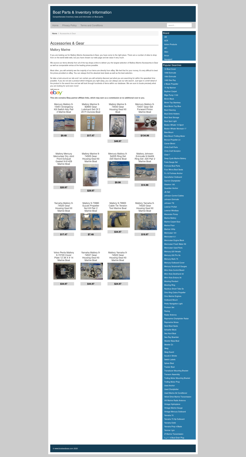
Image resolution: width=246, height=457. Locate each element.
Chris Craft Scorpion (172, 151)
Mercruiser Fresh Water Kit (175, 244)
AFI (165, 48)
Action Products (170, 44)
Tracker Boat (169, 367)
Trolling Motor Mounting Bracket (177, 378)
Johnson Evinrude (171, 199)
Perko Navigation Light (173, 303)
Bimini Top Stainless (172, 102)
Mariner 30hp (169, 229)
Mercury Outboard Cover (174, 262)
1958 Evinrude (170, 72)
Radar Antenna (170, 314)
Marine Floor (169, 225)
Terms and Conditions (91, 25)
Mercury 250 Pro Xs (172, 255)
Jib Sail (167, 192)
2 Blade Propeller (171, 84)
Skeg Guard (169, 352)
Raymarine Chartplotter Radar (176, 318)
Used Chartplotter (171, 389)
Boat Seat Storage (171, 117)
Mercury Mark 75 (171, 259)
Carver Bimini (169, 143)
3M (165, 37)
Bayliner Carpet (170, 91)
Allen (166, 51)
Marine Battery (170, 218)
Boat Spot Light (170, 121)
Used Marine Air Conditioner (175, 393)
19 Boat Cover (170, 69)
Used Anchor (169, 385)
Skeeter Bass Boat (171, 341)
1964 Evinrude (170, 76)
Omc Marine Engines (172, 296)
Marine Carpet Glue (172, 221)
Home (55, 25)
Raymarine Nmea (171, 322)
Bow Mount (168, 132)
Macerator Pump (171, 214)
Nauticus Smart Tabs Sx (174, 288)
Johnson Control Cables (174, 195)
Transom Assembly (172, 374)
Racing (167, 311)
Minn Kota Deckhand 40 (174, 273)
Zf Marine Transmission (173, 434)
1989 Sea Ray (170, 80)
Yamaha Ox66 (170, 422)
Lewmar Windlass (171, 210)
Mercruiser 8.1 (170, 236)
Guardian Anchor (171, 188)
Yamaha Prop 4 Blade (173, 426)
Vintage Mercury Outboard (175, 411)
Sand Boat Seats (171, 326)
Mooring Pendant (171, 281)
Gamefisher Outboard (173, 177)
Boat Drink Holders (172, 113)
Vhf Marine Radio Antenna (175, 400)
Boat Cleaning (170, 110)
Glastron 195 (169, 184)
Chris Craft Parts (171, 147)
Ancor (166, 55)
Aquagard (168, 59)
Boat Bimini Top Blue (172, 106)
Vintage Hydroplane (172, 404)
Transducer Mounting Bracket (176, 370)
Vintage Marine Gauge (173, 408)
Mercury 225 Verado (172, 251)
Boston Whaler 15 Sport (174, 125)
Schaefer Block (170, 329)
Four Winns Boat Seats (173, 169)
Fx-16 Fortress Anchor (173, 173)
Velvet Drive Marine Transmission (177, 396)
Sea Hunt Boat (170, 333)
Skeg (166, 348)
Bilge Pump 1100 (171, 95)
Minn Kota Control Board (174, 270)
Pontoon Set (169, 307)
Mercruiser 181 (170, 233)
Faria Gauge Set (171, 162)
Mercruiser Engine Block (174, 240)
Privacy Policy (69, 25)
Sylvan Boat (169, 363)
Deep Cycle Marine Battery (175, 158)
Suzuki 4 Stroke (170, 355)
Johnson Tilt (169, 203)
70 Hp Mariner (170, 87)
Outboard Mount (171, 300)
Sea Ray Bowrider (171, 337)
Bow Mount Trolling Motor (174, 136)
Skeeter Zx (168, 344)
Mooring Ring (169, 285)
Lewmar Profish (170, 206)
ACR (166, 40)
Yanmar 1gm (169, 430)
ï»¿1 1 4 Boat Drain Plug (174, 437)
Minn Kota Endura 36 (172, 277)
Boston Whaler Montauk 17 (175, 128)
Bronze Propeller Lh (172, 139)
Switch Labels (169, 359)
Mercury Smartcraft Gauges (175, 266)
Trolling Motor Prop (172, 381)
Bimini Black (169, 98)
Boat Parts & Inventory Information (82, 12)
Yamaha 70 (168, 415)
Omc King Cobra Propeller (175, 292)
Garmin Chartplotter (172, 180)
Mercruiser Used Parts (173, 247)
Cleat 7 (167, 154)
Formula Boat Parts (172, 165)
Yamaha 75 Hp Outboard (174, 419)
